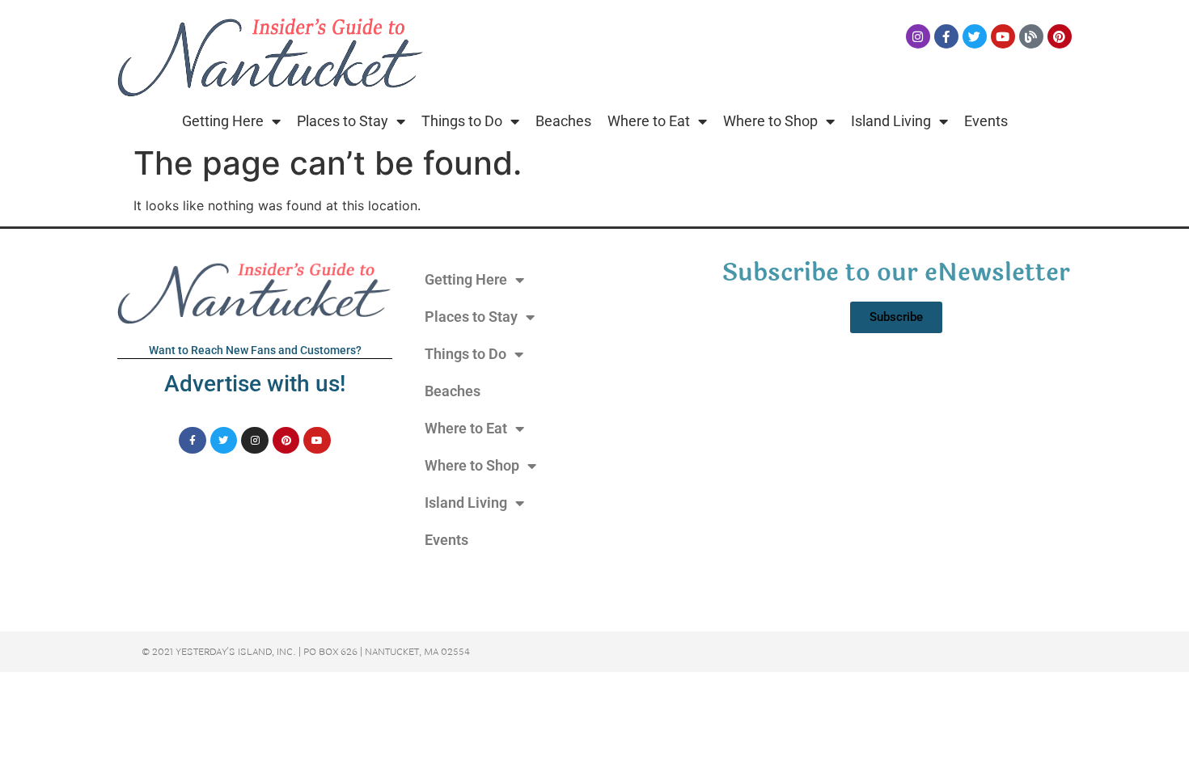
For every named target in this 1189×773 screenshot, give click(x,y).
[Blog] (1031, 36)
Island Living (891, 120)
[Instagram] (918, 36)
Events (986, 120)
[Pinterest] (1059, 36)
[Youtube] (1003, 36)
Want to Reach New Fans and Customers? (255, 350)
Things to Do (461, 120)
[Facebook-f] (946, 36)
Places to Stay (342, 120)
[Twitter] (975, 36)
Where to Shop (770, 120)
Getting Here (223, 120)
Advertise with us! (254, 383)
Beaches (563, 120)
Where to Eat (648, 120)
